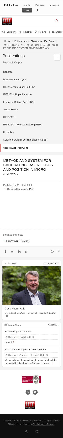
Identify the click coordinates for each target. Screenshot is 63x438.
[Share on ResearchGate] (26, 252)
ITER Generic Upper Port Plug (19, 87)
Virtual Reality (10, 109)
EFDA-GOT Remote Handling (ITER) (22, 124)
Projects (41, 32)
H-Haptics (8, 132)
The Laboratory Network (43, 424)
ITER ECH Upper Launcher (17, 94)
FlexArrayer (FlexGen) (42, 41)
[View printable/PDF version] (52, 251)
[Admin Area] (26, 431)
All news (52, 325)
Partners (39, 5)
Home (7, 41)
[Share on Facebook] (5, 252)
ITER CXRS (9, 117)
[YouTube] (35, 392)
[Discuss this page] (31, 252)
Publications (11, 5)
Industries (27, 32)
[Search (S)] (56, 21)
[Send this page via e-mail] (58, 251)
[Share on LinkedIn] (19, 252)
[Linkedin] (28, 392)
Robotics (8, 71)
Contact (27, 10)
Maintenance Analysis (14, 79)
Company (11, 32)
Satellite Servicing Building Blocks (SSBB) (25, 139)
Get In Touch (50, 263)
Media (27, 5)
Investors (54, 5)
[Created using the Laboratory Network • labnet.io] (37, 432)
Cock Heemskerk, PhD (22, 189)
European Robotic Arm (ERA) (18, 102)
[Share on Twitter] (12, 252)
